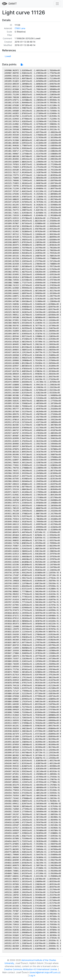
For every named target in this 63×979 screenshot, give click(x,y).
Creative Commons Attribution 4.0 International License (30, 969)
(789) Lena (20, 28)
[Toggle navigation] (57, 3)
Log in (32, 975)
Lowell (8, 56)
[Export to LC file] (22, 64)
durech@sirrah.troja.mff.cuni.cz (45, 972)
